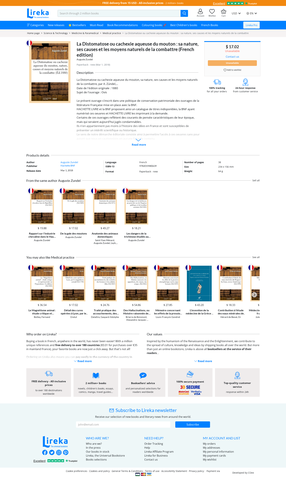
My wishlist (209, 459)
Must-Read (96, 25)
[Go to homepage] (38, 13)
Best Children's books (183, 25)
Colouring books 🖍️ (154, 25)
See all (256, 257)
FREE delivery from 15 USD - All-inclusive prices (132, 3)
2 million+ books (175, 3)
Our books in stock (97, 451)
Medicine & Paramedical (85, 33)
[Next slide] (254, 294)
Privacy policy (196, 471)
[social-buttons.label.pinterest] (65, 453)
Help (147, 447)
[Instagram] (58, 453)
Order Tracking (153, 443)
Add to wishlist (233, 69)
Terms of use (152, 471)
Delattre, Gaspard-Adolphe (105, 317)
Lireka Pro (251, 25)
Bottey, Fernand (42, 317)
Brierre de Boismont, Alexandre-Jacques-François (136, 320)
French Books (209, 25)
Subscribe (193, 424)
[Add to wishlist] (53, 191)
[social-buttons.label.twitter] (51, 453)
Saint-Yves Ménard (104, 240)
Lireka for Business (156, 455)
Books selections (96, 459)
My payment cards (214, 455)
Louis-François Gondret (168, 317)
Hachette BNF (68, 165)
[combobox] (119, 13)
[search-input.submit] (184, 13)
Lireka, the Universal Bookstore (105, 455)
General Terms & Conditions (127, 471)
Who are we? (94, 443)
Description (85, 72)
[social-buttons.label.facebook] (45, 453)
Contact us (232, 56)
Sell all (256, 180)
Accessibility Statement (174, 471)
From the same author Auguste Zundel (53, 180)
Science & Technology (56, 33)
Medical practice (112, 33)
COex (251, 472)
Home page (33, 33)
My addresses (211, 447)
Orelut (73, 317)
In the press (93, 447)
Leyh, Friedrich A (107, 244)
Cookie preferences (76, 471)
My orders (209, 443)
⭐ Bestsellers (77, 25)
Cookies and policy (99, 471)
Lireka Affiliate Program (159, 451)
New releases (56, 25)
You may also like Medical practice (50, 257)
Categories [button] (37, 25)
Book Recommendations (122, 25)
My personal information (218, 451)
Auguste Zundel (85, 59)
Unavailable (232, 62)
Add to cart (42, 221)
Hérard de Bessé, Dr (230, 317)
